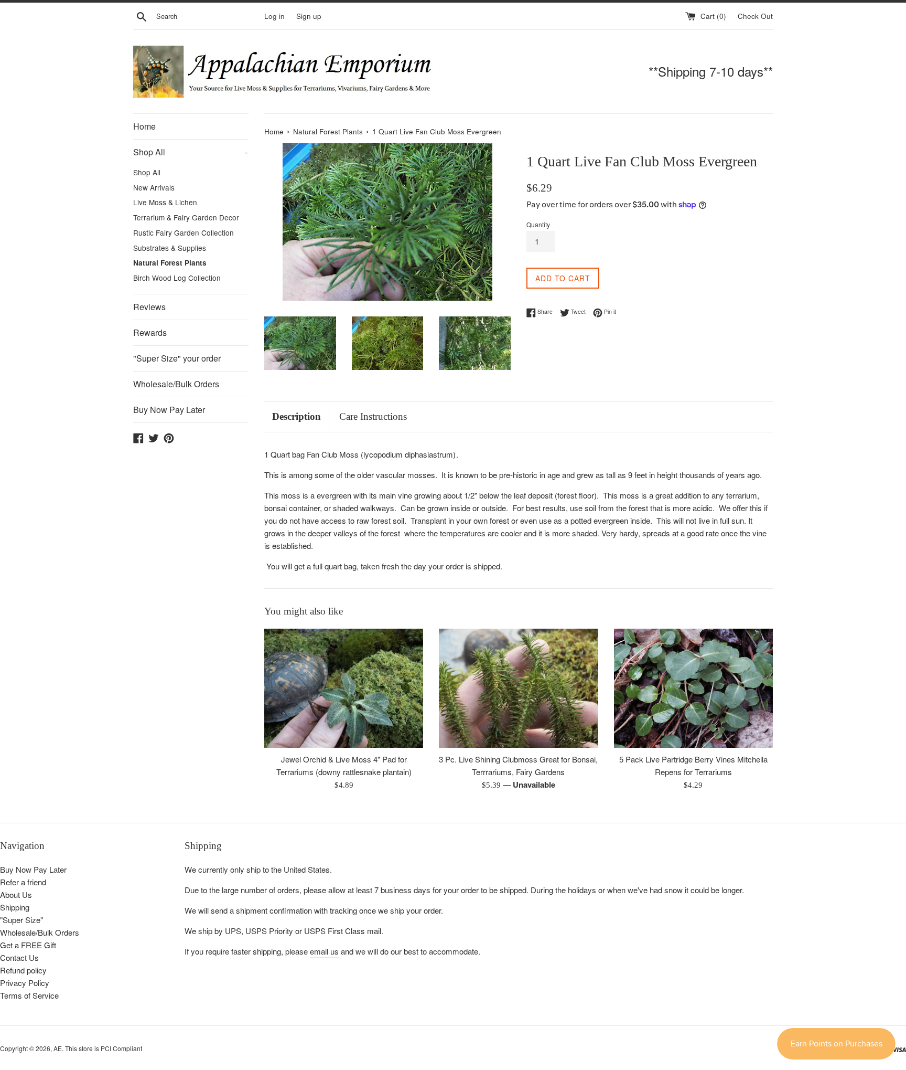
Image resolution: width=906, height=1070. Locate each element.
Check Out (755, 16)
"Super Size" (21, 919)
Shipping (14, 907)
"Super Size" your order (177, 358)
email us (324, 951)
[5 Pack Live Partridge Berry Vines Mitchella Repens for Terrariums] (693, 688)
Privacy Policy (24, 982)
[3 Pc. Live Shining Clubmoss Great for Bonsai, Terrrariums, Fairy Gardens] (518, 688)
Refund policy (23, 970)
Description (296, 416)
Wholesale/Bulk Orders (176, 384)
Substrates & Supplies (169, 247)
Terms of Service (29, 995)
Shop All (190, 152)
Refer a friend (23, 881)
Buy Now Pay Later (169, 410)
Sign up (308, 16)
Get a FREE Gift (28, 944)
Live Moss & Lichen (165, 202)
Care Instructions (373, 416)
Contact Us (19, 957)
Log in (274, 16)
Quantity (538, 224)
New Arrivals (154, 187)
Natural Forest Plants (170, 263)
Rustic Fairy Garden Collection (183, 232)
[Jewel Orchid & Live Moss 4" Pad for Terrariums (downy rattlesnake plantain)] (343, 688)
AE (57, 1048)
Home (144, 126)
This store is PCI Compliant (103, 1048)
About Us (16, 894)
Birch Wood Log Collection (177, 277)
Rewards (150, 332)
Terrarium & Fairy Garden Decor (186, 217)
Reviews (149, 307)
